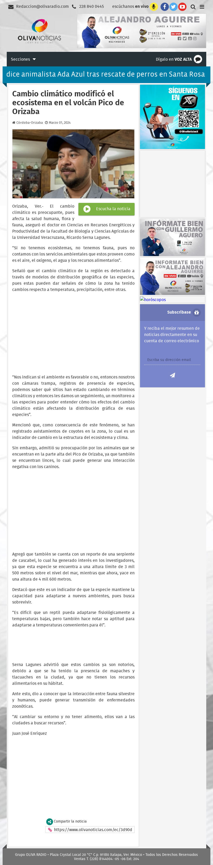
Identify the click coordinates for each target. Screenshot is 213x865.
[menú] (202, 6)
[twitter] (173, 6)
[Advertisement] (176, 183)
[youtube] (182, 6)
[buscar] (192, 6)
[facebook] (163, 6)
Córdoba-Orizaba (29, 122)
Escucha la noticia (112, 209)
